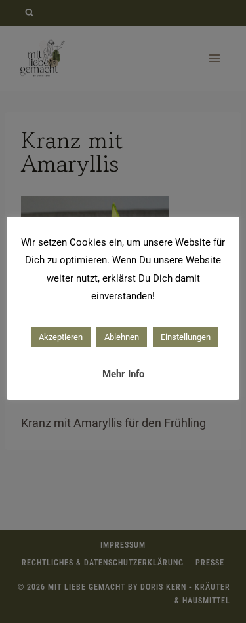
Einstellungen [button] (186, 337)
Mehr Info (123, 374)
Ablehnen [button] (121, 337)
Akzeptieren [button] (61, 337)
